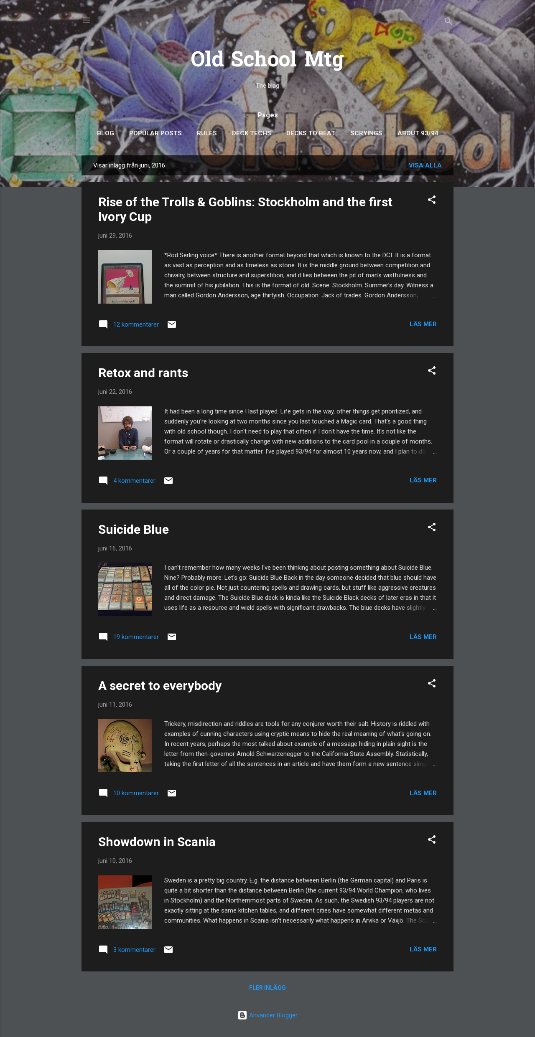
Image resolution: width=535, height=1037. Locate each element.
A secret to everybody (160, 685)
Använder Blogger (272, 1015)
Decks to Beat (310, 133)
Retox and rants (143, 372)
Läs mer (423, 324)
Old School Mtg (267, 61)
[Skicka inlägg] (172, 327)
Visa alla (425, 165)
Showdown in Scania (157, 841)
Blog (105, 133)
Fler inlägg (267, 987)
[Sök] (448, 22)
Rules (207, 133)
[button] (432, 201)
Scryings (366, 133)
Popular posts (155, 133)
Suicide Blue (133, 529)
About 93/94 (417, 133)
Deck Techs (251, 133)
